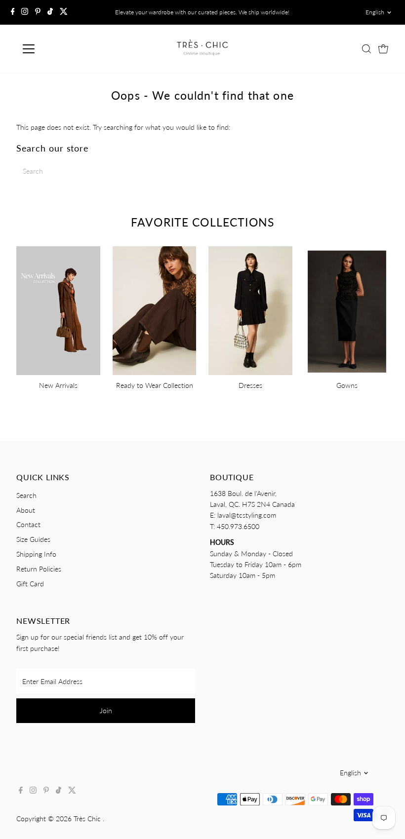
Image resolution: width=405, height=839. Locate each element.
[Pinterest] (38, 12)
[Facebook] (12, 12)
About (25, 510)
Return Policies (38, 569)
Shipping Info (36, 554)
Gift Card (30, 583)
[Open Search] (366, 48)
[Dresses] (250, 309)
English (374, 12)
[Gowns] (347, 309)
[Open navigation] (60, 49)
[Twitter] (63, 12)
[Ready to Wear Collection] (155, 309)
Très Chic (88, 818)
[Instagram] (25, 12)
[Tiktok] (50, 12)
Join (106, 710)
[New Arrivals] (58, 309)
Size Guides (33, 539)
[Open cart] (383, 48)
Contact (28, 524)
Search (26, 495)
